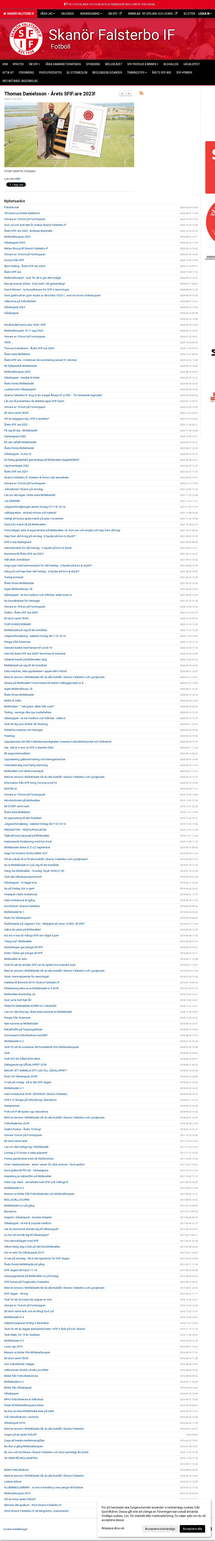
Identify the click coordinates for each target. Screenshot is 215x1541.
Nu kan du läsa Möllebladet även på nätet (29, 1411)
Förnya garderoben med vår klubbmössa (29, 1158)
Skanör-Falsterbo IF (20, 13)
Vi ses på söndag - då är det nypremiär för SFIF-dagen (36, 1258)
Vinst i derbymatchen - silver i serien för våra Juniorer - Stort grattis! (44, 1164)
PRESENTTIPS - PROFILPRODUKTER (25, 829)
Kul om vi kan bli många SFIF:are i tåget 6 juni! (31, 935)
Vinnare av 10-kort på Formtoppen (24, 219)
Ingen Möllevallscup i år (18, 589)
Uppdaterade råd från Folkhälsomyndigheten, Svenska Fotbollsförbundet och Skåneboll (57, 741)
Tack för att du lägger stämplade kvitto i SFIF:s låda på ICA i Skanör (44, 1328)
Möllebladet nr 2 (14, 1041)
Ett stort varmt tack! (16, 1141)
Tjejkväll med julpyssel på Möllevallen (26, 835)
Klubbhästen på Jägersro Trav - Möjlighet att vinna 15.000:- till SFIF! (44, 923)
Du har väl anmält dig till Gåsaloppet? (26, 1234)
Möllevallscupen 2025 (17, 236)
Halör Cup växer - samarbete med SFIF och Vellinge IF (36, 1182)
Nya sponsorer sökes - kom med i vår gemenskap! (34, 283)
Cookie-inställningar (15, 1529)
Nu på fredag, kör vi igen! (19, 888)
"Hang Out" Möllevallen (18, 941)
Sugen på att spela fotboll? (20, 1434)
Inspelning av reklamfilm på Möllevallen (27, 1176)
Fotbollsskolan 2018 (16, 1123)
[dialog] (154, 1518)
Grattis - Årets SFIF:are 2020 (21, 612)
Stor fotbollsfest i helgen (19, 1364)
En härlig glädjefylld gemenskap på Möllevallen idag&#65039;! (41, 459)
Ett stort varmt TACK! (16, 412)
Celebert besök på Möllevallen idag (25, 659)
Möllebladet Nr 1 (14, 912)
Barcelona (10, 1211)
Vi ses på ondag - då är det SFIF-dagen (27, 1082)
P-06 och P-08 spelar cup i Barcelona (26, 1111)
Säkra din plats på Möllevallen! (22, 929)
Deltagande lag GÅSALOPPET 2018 (25, 1064)
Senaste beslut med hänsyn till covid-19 (28, 647)
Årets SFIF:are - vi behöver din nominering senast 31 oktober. (40, 360)
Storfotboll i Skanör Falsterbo (22, 906)
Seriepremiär (12, 1105)
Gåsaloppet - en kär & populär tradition (27, 1223)
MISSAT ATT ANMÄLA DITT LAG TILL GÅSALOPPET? (35, 1070)
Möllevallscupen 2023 (17, 371)
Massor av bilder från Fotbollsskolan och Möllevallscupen (39, 1193)
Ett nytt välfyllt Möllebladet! (20, 442)
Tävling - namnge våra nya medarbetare (27, 712)
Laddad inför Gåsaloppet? (20, 389)
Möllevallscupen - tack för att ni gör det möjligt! (32, 277)
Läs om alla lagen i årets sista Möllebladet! (30, 495)
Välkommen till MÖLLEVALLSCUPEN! (26, 1370)
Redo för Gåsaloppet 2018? (21, 1076)
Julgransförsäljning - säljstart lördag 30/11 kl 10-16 (35, 823)
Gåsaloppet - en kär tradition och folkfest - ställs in (35, 718)
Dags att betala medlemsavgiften (24, 1440)
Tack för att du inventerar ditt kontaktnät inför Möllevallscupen (41, 1047)
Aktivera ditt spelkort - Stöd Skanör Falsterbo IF (33, 1505)
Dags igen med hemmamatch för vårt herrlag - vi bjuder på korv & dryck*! (48, 565)
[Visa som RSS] (141, 93)
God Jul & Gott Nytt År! (17, 1000)
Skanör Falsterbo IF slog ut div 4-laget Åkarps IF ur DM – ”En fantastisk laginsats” (53, 395)
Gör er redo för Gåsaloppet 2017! (24, 1252)
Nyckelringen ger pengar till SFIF (23, 947)
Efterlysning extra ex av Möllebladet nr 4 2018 (31, 988)
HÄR (17, 178)
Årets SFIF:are (12, 271)
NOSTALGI (10, 788)
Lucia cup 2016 (13, 1346)
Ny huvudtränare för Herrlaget (22, 600)
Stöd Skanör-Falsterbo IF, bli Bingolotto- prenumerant (36, 1510)
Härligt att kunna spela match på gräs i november (33, 518)
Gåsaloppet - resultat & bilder (22, 377)
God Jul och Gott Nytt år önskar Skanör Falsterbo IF (35, 224)
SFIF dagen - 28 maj (16, 1293)
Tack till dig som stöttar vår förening (26, 724)
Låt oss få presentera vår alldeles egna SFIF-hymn (34, 401)
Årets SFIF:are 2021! (16, 471)
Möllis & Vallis (12, 700)
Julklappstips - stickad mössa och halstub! (30, 512)
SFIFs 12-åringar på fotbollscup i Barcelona (30, 1099)
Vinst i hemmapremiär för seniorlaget (26, 976)
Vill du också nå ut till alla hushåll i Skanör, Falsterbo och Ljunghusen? (46, 859)
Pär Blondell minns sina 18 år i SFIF (25, 324)
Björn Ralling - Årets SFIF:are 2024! (24, 266)
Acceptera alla (192, 1529)
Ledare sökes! (12, 1481)
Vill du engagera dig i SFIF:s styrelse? (26, 418)
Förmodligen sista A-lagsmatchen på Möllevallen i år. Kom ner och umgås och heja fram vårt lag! (62, 530)
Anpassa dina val (113, 1528)
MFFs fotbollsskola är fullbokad (23, 1399)
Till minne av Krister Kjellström (22, 213)
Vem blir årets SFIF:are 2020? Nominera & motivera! (35, 653)
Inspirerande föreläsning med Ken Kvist (28, 841)
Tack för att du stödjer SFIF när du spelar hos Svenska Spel (39, 964)
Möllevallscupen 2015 (17, 1493)
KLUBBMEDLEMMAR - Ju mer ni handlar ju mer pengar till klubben (43, 1487)
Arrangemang (90, 13)
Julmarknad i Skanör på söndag (23, 489)
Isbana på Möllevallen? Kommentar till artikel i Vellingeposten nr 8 (43, 683)
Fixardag (9, 735)
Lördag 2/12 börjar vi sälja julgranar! (25, 1152)
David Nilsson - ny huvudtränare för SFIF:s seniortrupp (36, 289)
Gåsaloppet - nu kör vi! (17, 454)
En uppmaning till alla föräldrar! (23, 818)
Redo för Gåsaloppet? (17, 917)
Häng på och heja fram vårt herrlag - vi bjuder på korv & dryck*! (42, 571)
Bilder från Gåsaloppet (17, 1387)
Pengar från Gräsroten (17, 641)
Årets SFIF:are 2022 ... (17, 424)
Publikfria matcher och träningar (23, 729)
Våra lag (46, 13)
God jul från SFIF (14, 260)
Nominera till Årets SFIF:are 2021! (24, 553)
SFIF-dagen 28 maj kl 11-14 (20, 1270)
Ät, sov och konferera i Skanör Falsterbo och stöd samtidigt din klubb (46, 1452)
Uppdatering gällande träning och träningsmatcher (34, 759)
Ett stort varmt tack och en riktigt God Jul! (29, 1311)
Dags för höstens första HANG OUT (25, 853)
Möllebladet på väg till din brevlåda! (25, 630)
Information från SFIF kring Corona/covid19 (30, 782)
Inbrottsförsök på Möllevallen (22, 800)
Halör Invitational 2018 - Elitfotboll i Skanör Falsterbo (35, 1094)
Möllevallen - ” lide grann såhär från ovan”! (29, 706)
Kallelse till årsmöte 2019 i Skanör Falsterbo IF (32, 982)
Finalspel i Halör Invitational (20, 894)
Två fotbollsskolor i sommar (21, 1417)
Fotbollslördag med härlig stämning (26, 765)
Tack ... (8, 1052)
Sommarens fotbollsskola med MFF (26, 1035)
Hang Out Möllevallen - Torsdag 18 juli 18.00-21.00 (34, 870)
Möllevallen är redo (15, 959)
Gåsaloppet (11, 313)
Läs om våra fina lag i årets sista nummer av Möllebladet (38, 1011)
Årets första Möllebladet (19, 383)
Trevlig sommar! (14, 577)
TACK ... (8, 342)
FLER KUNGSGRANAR (17, 624)
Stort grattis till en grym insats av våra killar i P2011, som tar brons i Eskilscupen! (52, 295)
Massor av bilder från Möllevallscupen (27, 1352)
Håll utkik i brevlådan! (17, 559)
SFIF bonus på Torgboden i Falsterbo (26, 1281)
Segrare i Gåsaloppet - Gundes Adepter (28, 1217)
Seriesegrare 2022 (15, 436)
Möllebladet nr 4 (14, 1317)
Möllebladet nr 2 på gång (19, 1205)
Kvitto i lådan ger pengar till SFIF (23, 953)
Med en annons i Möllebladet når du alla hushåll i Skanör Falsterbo (44, 1428)
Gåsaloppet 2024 (14, 307)
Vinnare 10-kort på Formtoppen (23, 1135)
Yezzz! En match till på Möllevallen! (25, 524)
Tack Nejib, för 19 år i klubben (22, 1334)
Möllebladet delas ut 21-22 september (27, 847)
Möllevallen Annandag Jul (19, 994)
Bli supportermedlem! (17, 753)
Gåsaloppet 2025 (14, 242)
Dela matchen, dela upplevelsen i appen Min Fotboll (35, 671)
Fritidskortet (11, 207)
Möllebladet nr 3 (14, 1188)
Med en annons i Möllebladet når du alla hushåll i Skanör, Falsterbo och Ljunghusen (54, 677)
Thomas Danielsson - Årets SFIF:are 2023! (49, 94)
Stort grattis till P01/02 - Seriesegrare (26, 1170)
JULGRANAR (12, 500)
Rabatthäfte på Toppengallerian (23, 1029)
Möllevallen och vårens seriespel (23, 771)
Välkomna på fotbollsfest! (20, 301)
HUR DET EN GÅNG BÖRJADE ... (23, 1058)
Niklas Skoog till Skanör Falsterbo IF (26, 248)
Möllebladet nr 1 (14, 1088)
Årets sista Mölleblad (17, 354)
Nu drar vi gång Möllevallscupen (23, 1446)
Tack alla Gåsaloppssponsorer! (23, 876)
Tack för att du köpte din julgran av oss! (28, 1299)
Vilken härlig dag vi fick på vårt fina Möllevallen (32, 1246)
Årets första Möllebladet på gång (24, 1264)
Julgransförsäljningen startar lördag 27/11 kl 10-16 (34, 506)
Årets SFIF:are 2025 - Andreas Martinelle (28, 230)
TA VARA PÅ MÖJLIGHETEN (20, 1458)
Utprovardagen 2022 (16, 465)
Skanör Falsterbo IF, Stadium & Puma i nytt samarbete (36, 477)
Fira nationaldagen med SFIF (21, 1240)
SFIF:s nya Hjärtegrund (17, 542)
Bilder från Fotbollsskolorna (21, 1375)
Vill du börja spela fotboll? (20, 1499)
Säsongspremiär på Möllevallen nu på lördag (31, 1276)
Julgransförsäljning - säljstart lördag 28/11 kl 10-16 (35, 636)
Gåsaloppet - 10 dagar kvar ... (21, 882)
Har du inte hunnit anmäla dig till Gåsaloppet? (31, 1229)
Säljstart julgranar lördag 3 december (26, 1323)
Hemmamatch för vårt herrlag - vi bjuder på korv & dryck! (38, 547)
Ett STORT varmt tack (16, 806)
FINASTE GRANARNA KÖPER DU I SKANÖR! (30, 1005)
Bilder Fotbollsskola (16, 1469)
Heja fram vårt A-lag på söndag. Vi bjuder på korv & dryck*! (39, 536)
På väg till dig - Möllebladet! (20, 430)
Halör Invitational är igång (19, 900)
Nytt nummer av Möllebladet (21, 1023)
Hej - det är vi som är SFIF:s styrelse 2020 (28, 747)
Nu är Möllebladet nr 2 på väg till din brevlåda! (31, 865)
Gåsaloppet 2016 (14, 1422)
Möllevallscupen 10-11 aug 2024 (23, 330)
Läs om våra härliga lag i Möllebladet (26, 1146)
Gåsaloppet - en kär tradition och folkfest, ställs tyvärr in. (38, 594)
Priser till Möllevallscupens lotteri (24, 1405)
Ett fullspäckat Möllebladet (20, 365)
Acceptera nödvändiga (160, 1529)
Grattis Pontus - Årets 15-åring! (22, 1129)
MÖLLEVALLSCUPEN (16, 1199)
